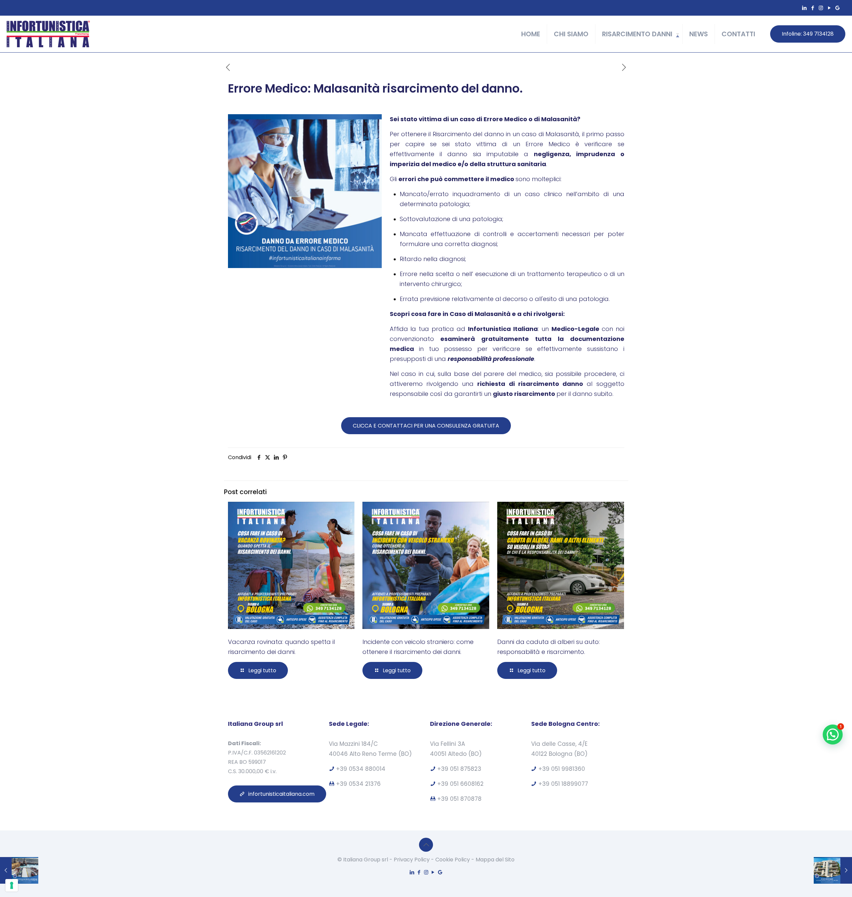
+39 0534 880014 (360, 769)
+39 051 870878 (459, 799)
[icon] (837, 7)
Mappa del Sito (495, 859)
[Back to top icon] (426, 845)
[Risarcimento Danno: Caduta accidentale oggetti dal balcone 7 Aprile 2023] (833, 870)
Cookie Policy (452, 859)
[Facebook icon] (812, 7)
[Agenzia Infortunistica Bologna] (48, 34)
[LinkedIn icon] (804, 7)
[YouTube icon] (829, 7)
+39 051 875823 (459, 769)
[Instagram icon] (820, 7)
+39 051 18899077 (563, 784)
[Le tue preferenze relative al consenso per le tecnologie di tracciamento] (11, 885)
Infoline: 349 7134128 (808, 34)
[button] (833, 735)
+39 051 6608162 (460, 784)
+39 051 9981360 (561, 769)
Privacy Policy (412, 859)
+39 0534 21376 (358, 784)
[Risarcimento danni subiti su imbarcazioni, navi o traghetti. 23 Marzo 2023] (19, 870)
